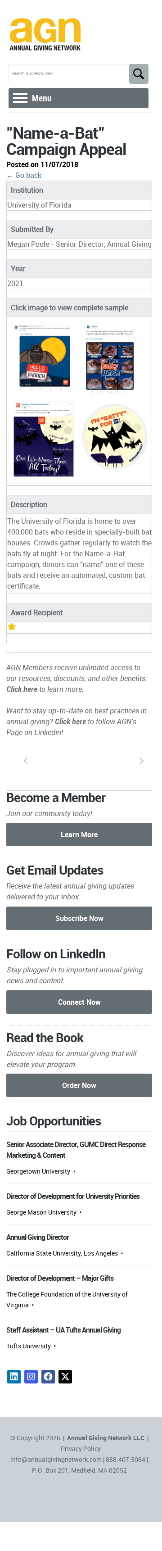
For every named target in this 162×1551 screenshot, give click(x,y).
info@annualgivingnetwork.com (56, 1459)
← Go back (23, 175)
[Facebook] (48, 1376)
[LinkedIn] (14, 1376)
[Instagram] (31, 1376)
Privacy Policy (81, 1448)
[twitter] (65, 1376)
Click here (21, 689)
